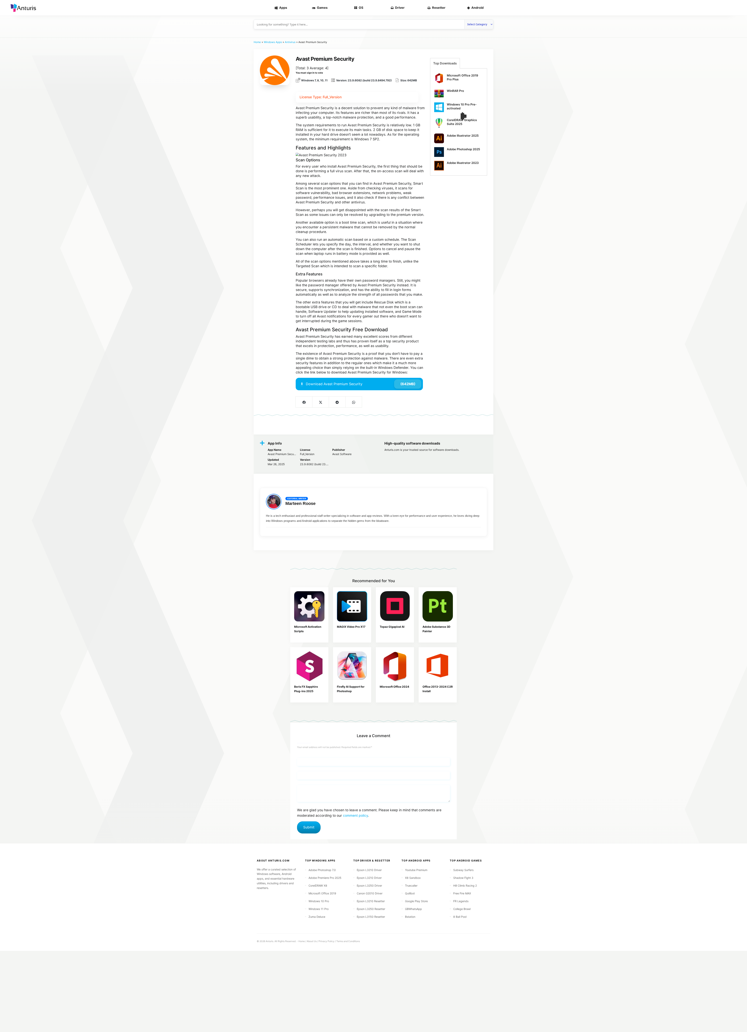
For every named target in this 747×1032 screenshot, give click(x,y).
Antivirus (290, 42)
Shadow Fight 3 (463, 877)
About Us (312, 941)
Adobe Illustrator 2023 (463, 163)
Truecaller (411, 885)
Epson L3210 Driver (369, 870)
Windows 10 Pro (319, 901)
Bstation (410, 916)
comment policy (355, 815)
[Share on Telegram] (337, 401)
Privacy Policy (326, 941)
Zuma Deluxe (317, 916)
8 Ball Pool (459, 916)
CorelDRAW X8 (318, 885)
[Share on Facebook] (304, 401)
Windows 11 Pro (319, 909)
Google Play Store (416, 901)
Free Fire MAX (462, 893)
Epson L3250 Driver (369, 885)
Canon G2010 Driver (369, 893)
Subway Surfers (463, 870)
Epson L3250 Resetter (371, 909)
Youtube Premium (416, 870)
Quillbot (410, 893)
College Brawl (462, 909)
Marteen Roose (300, 503)
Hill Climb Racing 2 (465, 885)
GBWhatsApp (413, 909)
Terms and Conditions (348, 941)
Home (257, 42)
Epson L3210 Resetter (371, 901)
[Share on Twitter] (320, 401)
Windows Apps (273, 42)
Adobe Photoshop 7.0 (322, 870)
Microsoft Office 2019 (322, 893)
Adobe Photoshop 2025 (463, 149)
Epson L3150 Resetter (371, 916)
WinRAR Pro (455, 91)
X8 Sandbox (413, 877)
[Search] (737, 7)
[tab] (445, 63)
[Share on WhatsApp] (353, 401)
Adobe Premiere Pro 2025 (325, 877)
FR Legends (460, 901)
